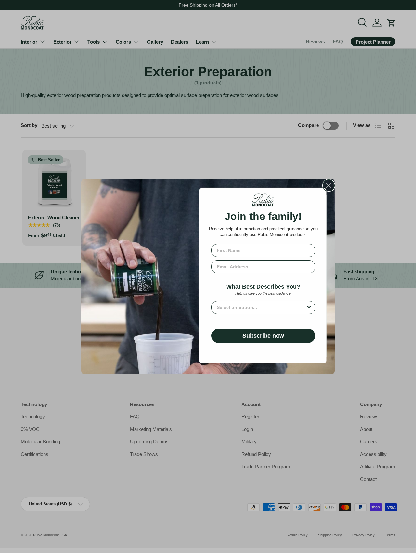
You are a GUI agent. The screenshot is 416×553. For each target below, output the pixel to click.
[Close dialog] (328, 185)
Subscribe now (263, 336)
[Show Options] (309, 307)
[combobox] (261, 307)
